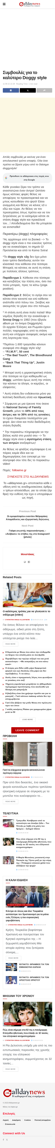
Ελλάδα (8, 764)
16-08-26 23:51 (25, 971)
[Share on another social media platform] (44, 90)
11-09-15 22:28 (9, 84)
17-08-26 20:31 (37, 777)
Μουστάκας (27, 554)
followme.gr (19, 470)
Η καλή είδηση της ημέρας (20, 905)
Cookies (27, 1120)
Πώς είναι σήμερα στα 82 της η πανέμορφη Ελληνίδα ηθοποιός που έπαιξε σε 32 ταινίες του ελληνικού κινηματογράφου (25, 1033)
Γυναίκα (8, 604)
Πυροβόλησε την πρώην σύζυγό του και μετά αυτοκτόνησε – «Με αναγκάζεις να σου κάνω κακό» (27, 661)
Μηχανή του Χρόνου (15, 1023)
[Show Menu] (4, 4)
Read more (12, 644)
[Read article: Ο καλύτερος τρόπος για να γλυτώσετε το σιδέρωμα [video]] (27, 595)
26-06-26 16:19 (37, 619)
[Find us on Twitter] (7, 1140)
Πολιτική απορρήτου (43, 1120)
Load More (27, 719)
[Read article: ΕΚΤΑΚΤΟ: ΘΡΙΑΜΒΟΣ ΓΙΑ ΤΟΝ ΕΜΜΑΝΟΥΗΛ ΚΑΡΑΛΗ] (11, 967)
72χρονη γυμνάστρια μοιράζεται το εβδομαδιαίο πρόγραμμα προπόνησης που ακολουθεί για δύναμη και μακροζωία (28, 687)
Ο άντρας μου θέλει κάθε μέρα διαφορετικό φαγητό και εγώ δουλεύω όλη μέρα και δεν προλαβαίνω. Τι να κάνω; (25, 671)
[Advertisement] (27, 38)
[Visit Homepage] (29, 4)
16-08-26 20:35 (25, 984)
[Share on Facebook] (11, 90)
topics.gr (14, 1107)
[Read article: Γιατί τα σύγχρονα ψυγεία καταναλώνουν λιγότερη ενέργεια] (27, 754)
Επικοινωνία (10, 1124)
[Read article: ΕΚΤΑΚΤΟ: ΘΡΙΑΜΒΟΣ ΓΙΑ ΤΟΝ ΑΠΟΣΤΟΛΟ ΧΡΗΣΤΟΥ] (11, 980)
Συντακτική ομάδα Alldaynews (17, 619)
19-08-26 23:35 (40, 925)
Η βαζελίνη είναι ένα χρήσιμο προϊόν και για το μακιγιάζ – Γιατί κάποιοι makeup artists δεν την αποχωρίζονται (28, 696)
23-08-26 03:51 (37, 1040)
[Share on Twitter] (28, 90)
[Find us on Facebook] (3, 1140)
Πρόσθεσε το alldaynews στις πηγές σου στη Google (29, 178)
